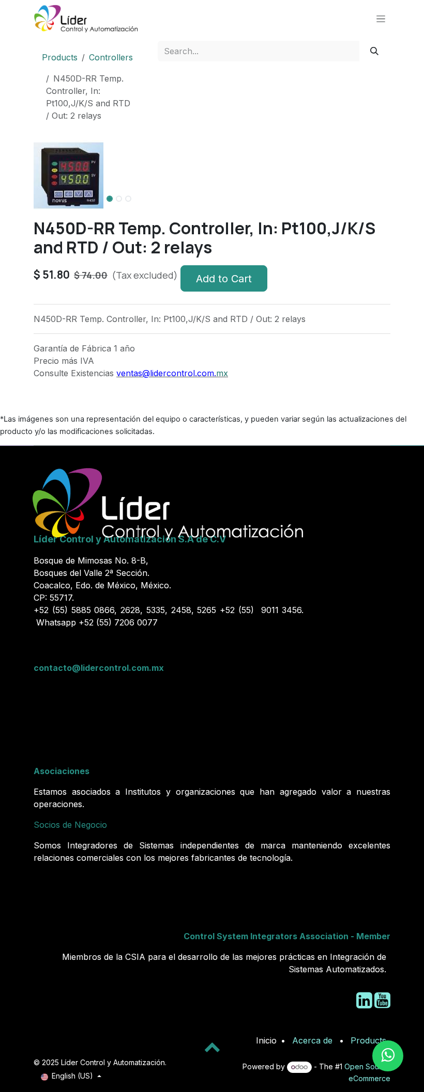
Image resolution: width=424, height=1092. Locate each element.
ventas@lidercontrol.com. (166, 373)
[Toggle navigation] (380, 18)
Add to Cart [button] (224, 278)
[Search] (374, 51)
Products (60, 57)
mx (222, 373)
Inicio (266, 1040)
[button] (42, 214)
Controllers (111, 57)
